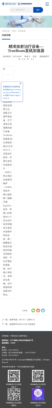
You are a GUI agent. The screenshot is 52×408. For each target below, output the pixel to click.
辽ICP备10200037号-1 (10, 360)
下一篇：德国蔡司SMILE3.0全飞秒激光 (18, 324)
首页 (14, 31)
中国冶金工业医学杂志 (18, 336)
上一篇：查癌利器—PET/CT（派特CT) (18, 320)
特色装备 (22, 31)
